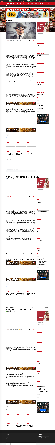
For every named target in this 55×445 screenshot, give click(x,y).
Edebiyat (17, 3)
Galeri (21, 3)
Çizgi (14, 3)
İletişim (7, 441)
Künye (7, 438)
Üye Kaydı (7, 437)
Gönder (9, 169)
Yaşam (32, 3)
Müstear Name (12, 307)
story (7, 134)
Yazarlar (35, 3)
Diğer (43, 3)
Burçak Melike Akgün (12, 18)
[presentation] (8, 6)
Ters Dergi (7, 18)
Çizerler (39, 3)
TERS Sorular (28, 3)
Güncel (24, 3)
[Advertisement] (21, 47)
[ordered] (14, 169)
